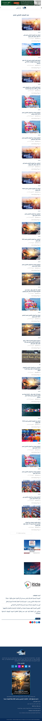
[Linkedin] (16, 666)
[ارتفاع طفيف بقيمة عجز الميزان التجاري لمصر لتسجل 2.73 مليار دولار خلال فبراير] (31, 511)
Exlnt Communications (36, 719)
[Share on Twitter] (38, 41)
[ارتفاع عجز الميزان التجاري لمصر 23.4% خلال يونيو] (31, 177)
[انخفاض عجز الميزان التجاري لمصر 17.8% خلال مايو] (31, 203)
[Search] (0, 8)
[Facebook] (29, 666)
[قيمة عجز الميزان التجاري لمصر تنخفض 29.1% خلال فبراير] (31, 304)
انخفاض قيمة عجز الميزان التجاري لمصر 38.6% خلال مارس (31, 265)
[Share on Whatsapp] (34, 41)
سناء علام (36, 38)
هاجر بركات (36, 372)
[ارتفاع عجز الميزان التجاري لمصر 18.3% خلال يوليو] (31, 410)
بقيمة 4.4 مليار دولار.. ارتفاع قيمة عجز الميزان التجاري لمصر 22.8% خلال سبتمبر (31, 395)
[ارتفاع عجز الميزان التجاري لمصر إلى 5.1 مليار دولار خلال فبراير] (31, 24)
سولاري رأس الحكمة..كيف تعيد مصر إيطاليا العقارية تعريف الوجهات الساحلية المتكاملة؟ (21, 612)
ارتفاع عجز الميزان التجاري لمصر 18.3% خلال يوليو (31, 422)
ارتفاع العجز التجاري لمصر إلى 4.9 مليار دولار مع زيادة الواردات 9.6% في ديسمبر (31, 62)
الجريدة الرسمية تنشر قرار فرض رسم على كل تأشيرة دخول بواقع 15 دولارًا (23, 598)
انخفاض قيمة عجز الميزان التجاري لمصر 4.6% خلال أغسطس (31, 138)
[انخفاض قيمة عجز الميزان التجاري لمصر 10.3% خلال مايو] (31, 435)
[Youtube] (22, 666)
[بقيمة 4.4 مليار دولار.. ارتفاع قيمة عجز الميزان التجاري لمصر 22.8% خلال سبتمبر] (31, 383)
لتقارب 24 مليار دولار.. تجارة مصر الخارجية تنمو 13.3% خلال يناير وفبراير (31, 290)
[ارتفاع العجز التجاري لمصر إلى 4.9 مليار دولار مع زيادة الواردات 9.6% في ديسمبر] (31, 49)
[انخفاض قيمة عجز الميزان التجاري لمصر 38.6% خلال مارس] (31, 253)
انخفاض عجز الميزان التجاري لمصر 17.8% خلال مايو (32, 214)
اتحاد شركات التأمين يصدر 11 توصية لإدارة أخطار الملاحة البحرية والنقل (23, 602)
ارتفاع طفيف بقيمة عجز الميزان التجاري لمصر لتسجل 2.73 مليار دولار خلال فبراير (31, 524)
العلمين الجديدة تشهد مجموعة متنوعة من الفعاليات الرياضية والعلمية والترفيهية (21, 608)
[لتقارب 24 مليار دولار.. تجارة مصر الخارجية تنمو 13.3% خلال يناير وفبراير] (31, 279)
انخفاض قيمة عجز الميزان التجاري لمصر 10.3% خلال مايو (31, 447)
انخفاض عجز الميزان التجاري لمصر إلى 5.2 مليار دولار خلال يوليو (31, 164)
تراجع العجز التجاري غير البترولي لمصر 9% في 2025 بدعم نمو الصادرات (31, 88)
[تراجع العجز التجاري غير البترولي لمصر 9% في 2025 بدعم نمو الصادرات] (31, 76)
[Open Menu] (41, 7)
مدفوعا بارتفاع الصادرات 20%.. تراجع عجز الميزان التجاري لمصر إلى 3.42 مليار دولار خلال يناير (31, 342)
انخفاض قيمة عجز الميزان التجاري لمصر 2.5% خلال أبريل (31, 472)
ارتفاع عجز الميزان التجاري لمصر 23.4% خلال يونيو (31, 189)
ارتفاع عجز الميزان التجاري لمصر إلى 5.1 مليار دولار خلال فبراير (31, 36)
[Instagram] (19, 666)
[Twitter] (26, 666)
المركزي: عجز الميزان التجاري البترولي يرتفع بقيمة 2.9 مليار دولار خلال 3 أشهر (31, 369)
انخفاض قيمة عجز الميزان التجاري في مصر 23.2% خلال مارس (31, 498)
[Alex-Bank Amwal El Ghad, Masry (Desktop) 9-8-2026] (21, 2)
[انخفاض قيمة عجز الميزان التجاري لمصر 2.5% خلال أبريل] (31, 461)
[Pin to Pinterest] (37, 41)
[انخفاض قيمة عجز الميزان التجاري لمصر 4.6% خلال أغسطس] (31, 127)
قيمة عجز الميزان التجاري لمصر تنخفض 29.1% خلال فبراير (31, 316)
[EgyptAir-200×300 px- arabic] (32, 541)
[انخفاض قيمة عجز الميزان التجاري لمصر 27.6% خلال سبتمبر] (31, 101)
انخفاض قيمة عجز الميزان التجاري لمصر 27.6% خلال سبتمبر (31, 113)
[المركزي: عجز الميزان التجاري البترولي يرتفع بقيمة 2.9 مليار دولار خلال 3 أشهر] (31, 356)
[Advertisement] (21, 636)
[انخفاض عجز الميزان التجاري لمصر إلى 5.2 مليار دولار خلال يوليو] (31, 152)
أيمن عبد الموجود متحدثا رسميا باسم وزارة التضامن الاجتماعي (25, 605)
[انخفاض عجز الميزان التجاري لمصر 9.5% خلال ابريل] (31, 228)
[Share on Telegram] (33, 41)
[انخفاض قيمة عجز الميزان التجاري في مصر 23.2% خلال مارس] (31, 486)
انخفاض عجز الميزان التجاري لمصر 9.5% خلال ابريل (31, 240)
